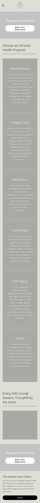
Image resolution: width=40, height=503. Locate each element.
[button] (4, 5)
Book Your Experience (20, 28)
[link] (20, 5)
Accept (20, 498)
